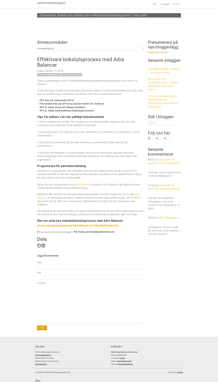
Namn (39, 262)
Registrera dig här (158, 52)
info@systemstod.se (43, 355)
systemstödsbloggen (51, 3)
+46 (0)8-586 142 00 (124, 361)
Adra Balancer (83, 184)
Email (39, 273)
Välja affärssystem (169, 217)
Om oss (176, 4)
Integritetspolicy (41, 364)
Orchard (180, 372)
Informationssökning (71, 75)
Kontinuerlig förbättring (48, 75)
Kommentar (41, 283)
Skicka (42, 328)
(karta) (122, 358)
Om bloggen (164, 4)
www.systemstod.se (125, 364)
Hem (154, 4)
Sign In (37, 380)
